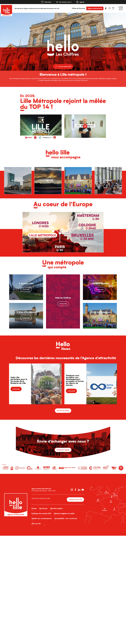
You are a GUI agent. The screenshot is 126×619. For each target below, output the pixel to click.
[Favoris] (109, 8)
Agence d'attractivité (95, 8)
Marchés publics (56, 508)
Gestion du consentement (42, 518)
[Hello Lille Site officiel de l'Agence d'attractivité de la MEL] (6, 8)
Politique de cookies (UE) (41, 513)
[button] (113, 8)
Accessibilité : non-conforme (65, 518)
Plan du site (36, 523)
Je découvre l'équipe (63, 449)
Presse (34, 508)
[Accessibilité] (105, 8)
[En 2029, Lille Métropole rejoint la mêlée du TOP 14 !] (85, 126)
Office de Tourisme (78, 8)
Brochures (43, 508)
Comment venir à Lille (75, 499)
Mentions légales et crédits (64, 513)
